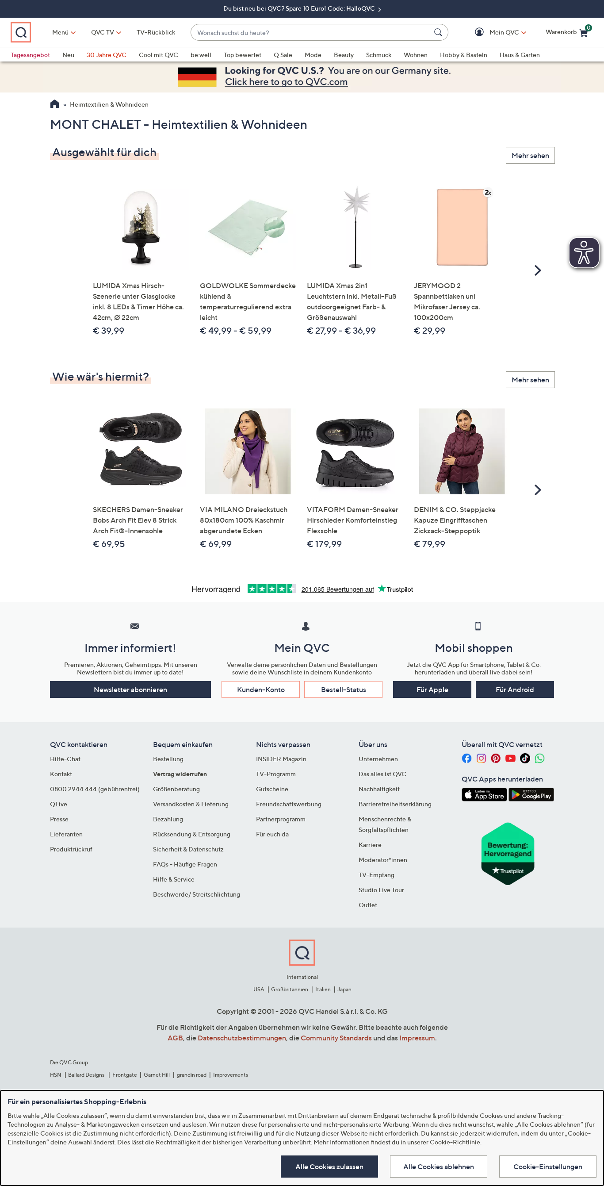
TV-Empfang (376, 874)
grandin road (191, 1074)
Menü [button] (60, 32)
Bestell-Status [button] (343, 689)
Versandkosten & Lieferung (191, 804)
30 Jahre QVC (106, 54)
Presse (59, 819)
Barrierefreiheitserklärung (395, 804)
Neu (68, 54)
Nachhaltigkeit (379, 789)
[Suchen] (439, 32)
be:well (201, 54)
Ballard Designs (86, 1074)
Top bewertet (242, 54)
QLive (58, 804)
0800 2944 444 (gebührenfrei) (95, 789)
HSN (55, 1074)
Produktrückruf (71, 849)
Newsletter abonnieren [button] (130, 689)
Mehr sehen (530, 155)
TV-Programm (276, 774)
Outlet (368, 905)
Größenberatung (176, 789)
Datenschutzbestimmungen (242, 1037)
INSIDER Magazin (281, 758)
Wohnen (416, 54)
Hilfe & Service (174, 879)
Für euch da (272, 834)
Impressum (417, 1037)
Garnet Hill (157, 1074)
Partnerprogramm (281, 819)
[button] (491, 32)
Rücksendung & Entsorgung (191, 834)
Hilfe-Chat (65, 758)
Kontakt (61, 774)
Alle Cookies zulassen (329, 1166)
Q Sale (283, 54)
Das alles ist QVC (382, 774)
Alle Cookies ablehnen (438, 1166)
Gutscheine (272, 789)
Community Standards (336, 1037)
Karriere (370, 844)
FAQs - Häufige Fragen (185, 864)
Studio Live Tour (381, 889)
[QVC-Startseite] (54, 105)
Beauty (344, 54)
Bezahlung (168, 819)
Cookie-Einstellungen (547, 1166)
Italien (323, 989)
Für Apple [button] (432, 689)
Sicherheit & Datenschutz (188, 849)
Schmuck (378, 54)
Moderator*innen (383, 859)
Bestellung (168, 758)
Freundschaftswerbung (288, 804)
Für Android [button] (515, 689)
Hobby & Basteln (463, 54)
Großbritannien (289, 989)
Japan (344, 989)
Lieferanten (66, 834)
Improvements (230, 1074)
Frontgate (124, 1074)
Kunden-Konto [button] (261, 689)
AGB (175, 1037)
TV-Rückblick (156, 32)
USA (258, 989)
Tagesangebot (30, 54)
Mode (313, 54)
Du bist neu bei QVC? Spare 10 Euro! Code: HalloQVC (299, 8)
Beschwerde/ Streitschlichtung (196, 894)
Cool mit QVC (158, 54)
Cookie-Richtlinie (455, 1142)
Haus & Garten (520, 54)
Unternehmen (378, 758)
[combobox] (310, 32)
